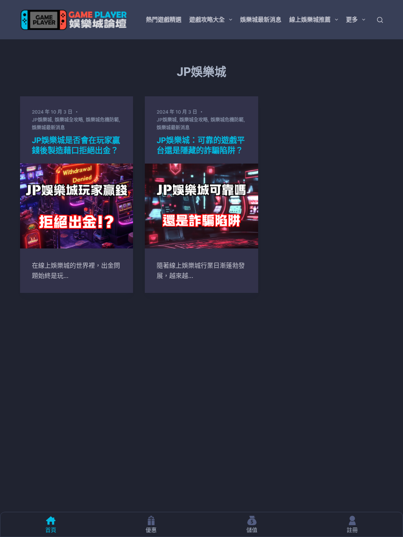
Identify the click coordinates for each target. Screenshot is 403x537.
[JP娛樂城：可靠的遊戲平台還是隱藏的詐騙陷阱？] (201, 206)
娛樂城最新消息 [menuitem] (260, 19)
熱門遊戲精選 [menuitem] (163, 19)
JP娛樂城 (42, 120)
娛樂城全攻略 (69, 120)
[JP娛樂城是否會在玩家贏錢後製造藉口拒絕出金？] (76, 206)
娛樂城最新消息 (48, 128)
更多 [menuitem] (352, 19)
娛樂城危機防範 (102, 120)
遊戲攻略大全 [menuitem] (207, 19)
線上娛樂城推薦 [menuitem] (310, 19)
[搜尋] (380, 20)
